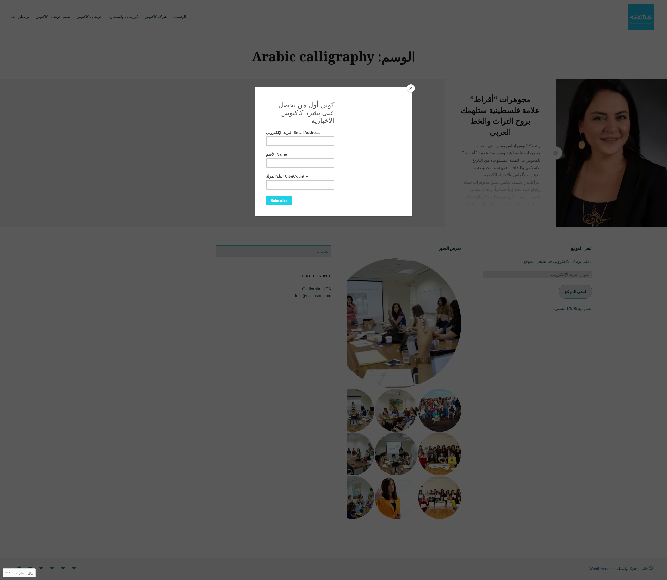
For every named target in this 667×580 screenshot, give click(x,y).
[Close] (411, 88)
